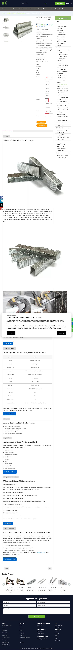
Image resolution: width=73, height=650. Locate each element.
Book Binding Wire (62, 130)
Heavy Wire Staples (63, 88)
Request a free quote (41, 552)
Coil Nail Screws (62, 105)
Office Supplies (60, 128)
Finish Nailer (60, 32)
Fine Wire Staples (62, 84)
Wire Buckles (60, 139)
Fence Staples (61, 93)
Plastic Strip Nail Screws (64, 110)
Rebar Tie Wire (61, 144)
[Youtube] (1, 208)
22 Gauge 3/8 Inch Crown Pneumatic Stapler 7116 (20, 589)
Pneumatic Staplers (62, 26)
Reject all (11, 333)
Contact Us (57, 640)
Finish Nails (61, 63)
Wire (57, 142)
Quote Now (60, 3)
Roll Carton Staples (63, 97)
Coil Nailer (60, 28)
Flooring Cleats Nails (63, 65)
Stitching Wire (60, 146)
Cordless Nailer (61, 43)
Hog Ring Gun (60, 39)
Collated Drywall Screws (64, 108)
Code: (37, 72)
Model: (38, 64)
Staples (59, 82)
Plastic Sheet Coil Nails (65, 54)
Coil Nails (60, 52)
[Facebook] (1, 197)
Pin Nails (60, 73)
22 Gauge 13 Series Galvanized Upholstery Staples (62, 589)
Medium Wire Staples (63, 86)
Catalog (56, 636)
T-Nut (58, 118)
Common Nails (62, 67)
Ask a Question (7, 523)
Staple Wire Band (61, 148)
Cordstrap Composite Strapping (64, 137)
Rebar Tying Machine (7, 625)
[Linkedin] (1, 201)
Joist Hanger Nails (63, 71)
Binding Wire (40, 631)
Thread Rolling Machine (63, 157)
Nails (58, 50)
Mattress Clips (61, 114)
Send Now (36, 616)
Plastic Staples (62, 99)
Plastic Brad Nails (62, 76)
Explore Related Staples (9, 471)
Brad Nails (61, 61)
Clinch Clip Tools (61, 41)
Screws (59, 103)
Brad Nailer (60, 30)
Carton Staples (62, 95)
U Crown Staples (62, 101)
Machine (58, 153)
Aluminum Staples (63, 90)
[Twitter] (1, 205)
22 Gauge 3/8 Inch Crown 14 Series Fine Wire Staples (41, 589)
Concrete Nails (62, 69)
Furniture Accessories (61, 123)
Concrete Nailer (61, 34)
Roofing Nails (61, 78)
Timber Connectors (62, 120)
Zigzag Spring (60, 125)
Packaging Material (61, 135)
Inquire (42, 122)
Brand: (37, 68)
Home (56, 631)
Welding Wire (60, 150)
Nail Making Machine (62, 155)
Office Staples (60, 132)
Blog (56, 635)
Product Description (8, 131)
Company (57, 633)
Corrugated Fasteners (63, 116)
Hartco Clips (22, 635)
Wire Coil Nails (63, 56)
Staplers (4, 628)
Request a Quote (8, 343)
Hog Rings (60, 112)
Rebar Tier (60, 24)
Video (56, 638)
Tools (57, 21)
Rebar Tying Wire (59, 625)
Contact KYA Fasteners (9, 559)
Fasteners (58, 48)
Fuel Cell (59, 45)
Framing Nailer (61, 37)
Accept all (61, 333)
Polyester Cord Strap (42, 638)
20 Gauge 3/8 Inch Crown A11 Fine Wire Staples (52, 589)
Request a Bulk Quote (9, 413)
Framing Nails (62, 59)
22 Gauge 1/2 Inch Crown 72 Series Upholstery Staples (31, 589)
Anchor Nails (61, 80)
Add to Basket (42, 125)
